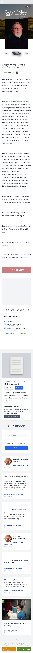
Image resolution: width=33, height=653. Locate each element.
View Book (9, 388)
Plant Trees (23, 333)
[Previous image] (4, 609)
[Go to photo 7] (16, 618)
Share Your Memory (12, 416)
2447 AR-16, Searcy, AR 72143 (16, 330)
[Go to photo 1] (10, 618)
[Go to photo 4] (13, 618)
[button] (16, 609)
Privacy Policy (11, 645)
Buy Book (19, 388)
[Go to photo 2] (11, 618)
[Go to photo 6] (15, 618)
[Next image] (29, 609)
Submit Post (16, 448)
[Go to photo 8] (17, 618)
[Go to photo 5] (14, 618)
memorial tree (24, 254)
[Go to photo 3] (12, 618)
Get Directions (10, 333)
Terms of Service (21, 645)
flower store (23, 257)
